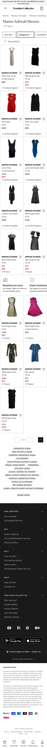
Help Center (10, 582)
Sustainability (10, 604)
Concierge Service (13, 520)
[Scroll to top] (40, 439)
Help (6, 578)
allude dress (23, 494)
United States (28, 732)
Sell (6, 551)
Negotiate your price (13, 285)
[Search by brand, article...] (5, 8)
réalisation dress (22, 448)
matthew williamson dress (22, 455)
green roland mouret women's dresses (23, 488)
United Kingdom (16, 732)
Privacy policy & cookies (22, 659)
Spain (21, 734)
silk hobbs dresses (22, 484)
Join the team (11, 612)
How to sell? (10, 556)
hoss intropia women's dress (22, 461)
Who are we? (10, 600)
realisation (33, 464)
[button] (41, 8)
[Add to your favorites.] (20, 73)
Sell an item (10, 564)
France (6, 732)
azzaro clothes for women (22, 471)
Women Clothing (37, 15)
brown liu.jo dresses (22, 481)
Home (5, 15)
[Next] (30, 439)
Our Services (11, 511)
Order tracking (11, 534)
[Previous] (16, 439)
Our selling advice (13, 560)
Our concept (10, 516)
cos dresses (22, 458)
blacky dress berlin (15, 464)
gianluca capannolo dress (22, 478)
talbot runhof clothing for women (22, 474)
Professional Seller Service (17, 568)
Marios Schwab (18, 15)
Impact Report (11, 608)
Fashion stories (11, 617)
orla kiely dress (22, 468)
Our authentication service (17, 538)
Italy (26, 734)
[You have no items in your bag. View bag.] (41, 8)
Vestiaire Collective (15, 595)
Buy (6, 529)
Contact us (9, 586)
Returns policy (11, 542)
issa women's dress (22, 451)
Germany (38, 732)
